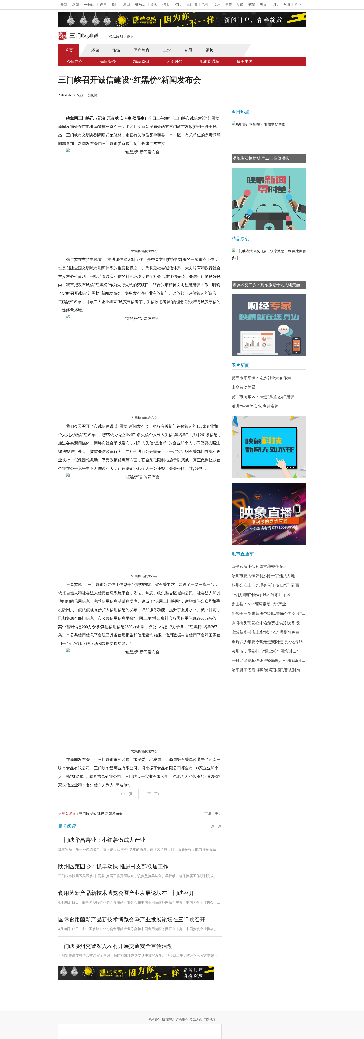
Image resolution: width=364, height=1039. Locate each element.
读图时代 (174, 61)
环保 (95, 50)
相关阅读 (67, 826)
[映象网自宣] (269, 199)
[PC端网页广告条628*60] (136, 973)
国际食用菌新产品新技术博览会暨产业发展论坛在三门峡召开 (131, 919)
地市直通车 (209, 61)
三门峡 (192, 4)
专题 (188, 50)
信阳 (165, 4)
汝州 (216, 4)
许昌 (103, 4)
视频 (209, 50)
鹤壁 (251, 4)
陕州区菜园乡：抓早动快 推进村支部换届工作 (113, 866)
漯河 (298, 4)
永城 (286, 4)
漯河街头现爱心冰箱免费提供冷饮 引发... (267, 623)
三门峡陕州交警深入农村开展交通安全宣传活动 (115, 946)
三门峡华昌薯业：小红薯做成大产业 (101, 840)
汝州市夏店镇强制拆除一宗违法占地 (263, 576)
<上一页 (126, 794)
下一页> (153, 794)
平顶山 (89, 4)
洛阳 (75, 4)
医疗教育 (142, 50)
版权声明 (168, 1019)
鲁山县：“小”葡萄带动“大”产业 (259, 604)
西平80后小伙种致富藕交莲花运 (259, 566)
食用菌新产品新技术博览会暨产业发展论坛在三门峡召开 (126, 893)
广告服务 (182, 1019)
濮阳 (178, 4)
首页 (69, 50)
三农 (167, 50)
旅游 (116, 50)
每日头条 (108, 61)
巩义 (263, 4)
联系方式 (196, 1019)
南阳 (154, 4)
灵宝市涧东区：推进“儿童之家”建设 (263, 397)
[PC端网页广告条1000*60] (182, 19)
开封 (63, 4)
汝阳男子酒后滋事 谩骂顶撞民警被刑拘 (266, 670)
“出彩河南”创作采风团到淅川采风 (261, 595)
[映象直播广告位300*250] (269, 514)
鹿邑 (240, 4)
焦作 (228, 4)
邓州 (205, 4)
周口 (126, 4)
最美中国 (245, 61)
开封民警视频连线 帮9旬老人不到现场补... (268, 661)
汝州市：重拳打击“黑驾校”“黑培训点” (265, 651)
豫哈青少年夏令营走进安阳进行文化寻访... (269, 642)
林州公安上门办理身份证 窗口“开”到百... (267, 585)
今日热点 (75, 61)
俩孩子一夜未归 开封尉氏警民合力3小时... (268, 613)
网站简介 (154, 1019)
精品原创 (116, 37)
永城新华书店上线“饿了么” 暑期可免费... (267, 632)
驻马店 (140, 4)
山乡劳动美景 (243, 387)
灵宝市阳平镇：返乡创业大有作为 (261, 378)
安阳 (275, 4)
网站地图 (210, 1019)
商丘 (114, 4)
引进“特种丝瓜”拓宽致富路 (255, 406)
